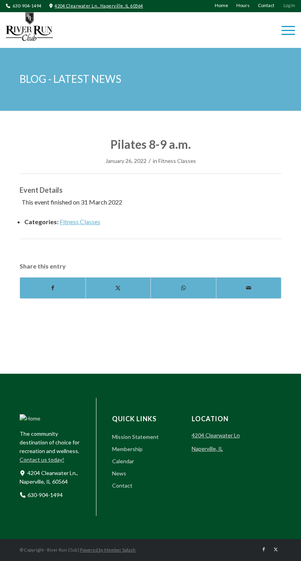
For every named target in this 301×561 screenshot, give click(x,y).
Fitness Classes (177, 160)
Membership (127, 449)
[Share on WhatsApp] (183, 288)
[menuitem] (221, 5)
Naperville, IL (207, 448)
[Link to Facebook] (264, 549)
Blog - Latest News (70, 79)
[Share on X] (118, 288)
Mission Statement (135, 436)
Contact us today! (42, 459)
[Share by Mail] (248, 288)
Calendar (123, 461)
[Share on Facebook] (52, 288)
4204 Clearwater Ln (216, 435)
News (119, 473)
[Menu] (284, 30)
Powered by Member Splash (108, 549)
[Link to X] (275, 549)
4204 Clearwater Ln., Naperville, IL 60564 (98, 5)
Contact (122, 485)
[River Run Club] (29, 30)
